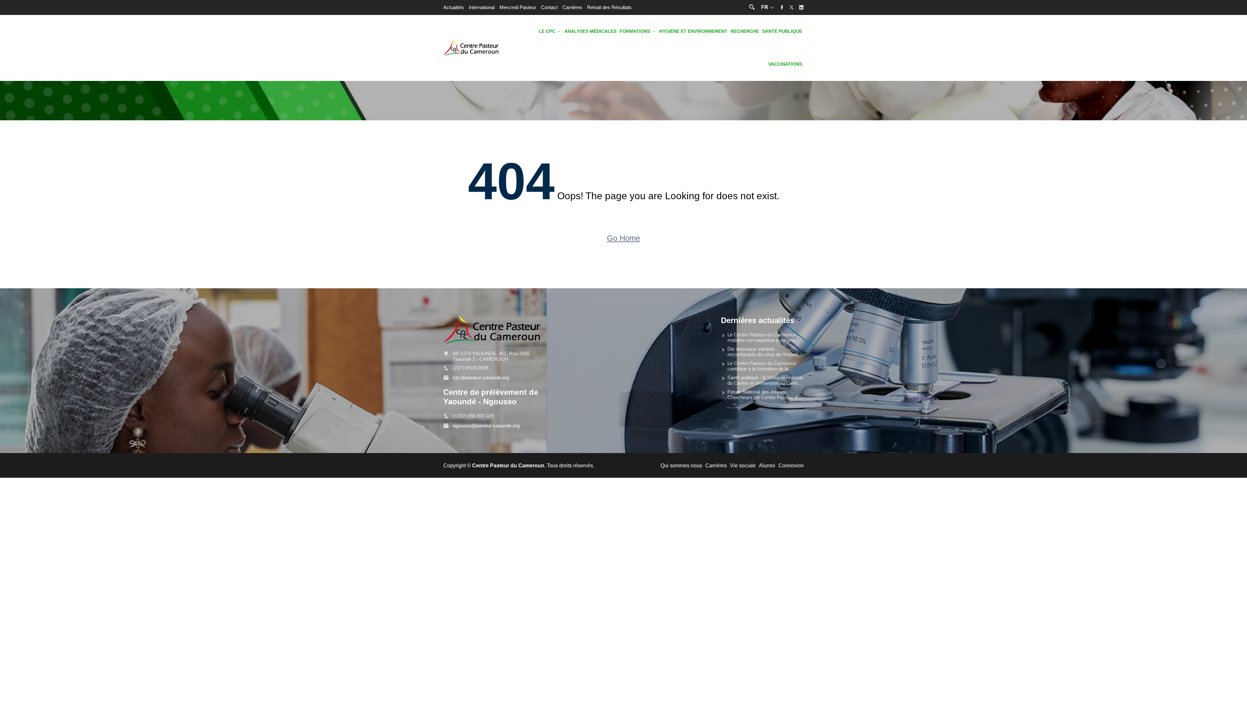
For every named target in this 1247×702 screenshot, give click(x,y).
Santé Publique (782, 31)
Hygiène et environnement (693, 31)
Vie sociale (743, 465)
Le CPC (547, 31)
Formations (635, 31)
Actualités (453, 7)
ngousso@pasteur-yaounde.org (486, 425)
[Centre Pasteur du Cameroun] (470, 48)
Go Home (623, 238)
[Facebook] (781, 7)
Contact (549, 7)
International (482, 7)
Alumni (767, 465)
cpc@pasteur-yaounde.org (481, 377)
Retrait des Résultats (609, 7)
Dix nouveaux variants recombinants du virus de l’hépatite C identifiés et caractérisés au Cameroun (764, 351)
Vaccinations (785, 64)
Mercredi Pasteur (517, 7)
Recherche (745, 31)
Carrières (572, 7)
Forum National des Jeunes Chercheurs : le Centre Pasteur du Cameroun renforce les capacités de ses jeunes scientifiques (763, 394)
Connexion (791, 465)
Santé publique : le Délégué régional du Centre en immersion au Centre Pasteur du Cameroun (765, 380)
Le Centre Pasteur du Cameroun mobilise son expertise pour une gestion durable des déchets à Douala (761, 337)
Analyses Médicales (590, 31)
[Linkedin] (801, 7)
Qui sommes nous (681, 465)
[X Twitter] (791, 7)
